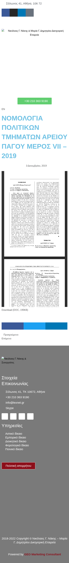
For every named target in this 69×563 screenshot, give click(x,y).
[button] (34, 23)
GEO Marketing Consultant (42, 554)
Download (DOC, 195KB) (15, 310)
